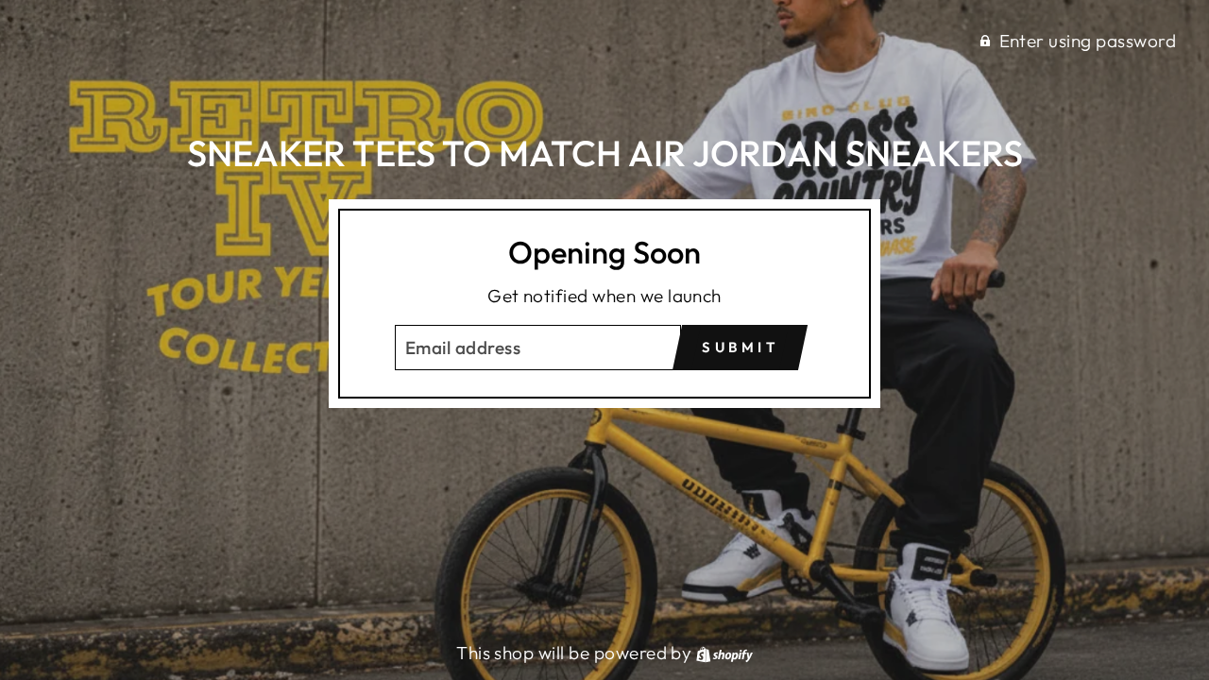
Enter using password (1088, 40)
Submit (740, 347)
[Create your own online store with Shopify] (724, 652)
